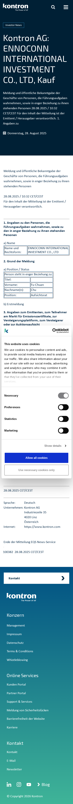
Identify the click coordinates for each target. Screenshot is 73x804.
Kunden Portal (16, 684)
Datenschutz (15, 643)
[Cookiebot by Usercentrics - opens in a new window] (52, 330)
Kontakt (12, 752)
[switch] (63, 407)
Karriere (12, 727)
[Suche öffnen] (53, 7)
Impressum (14, 634)
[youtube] (29, 784)
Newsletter (14, 769)
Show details (52, 445)
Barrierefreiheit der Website (26, 719)
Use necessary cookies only (36, 470)
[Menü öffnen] (66, 7)
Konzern (15, 615)
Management (16, 625)
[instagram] (19, 784)
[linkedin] (9, 784)
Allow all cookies (36, 457)
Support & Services (19, 702)
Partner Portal (16, 693)
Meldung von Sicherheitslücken (27, 710)
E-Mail (11, 761)
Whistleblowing (17, 660)
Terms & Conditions (20, 651)
